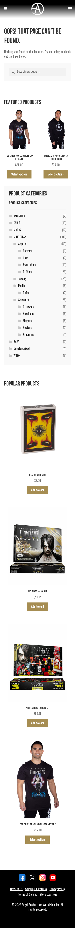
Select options (19, 174)
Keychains (28, 313)
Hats (25, 258)
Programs (28, 334)
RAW (16, 341)
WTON (16, 355)
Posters (27, 327)
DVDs (26, 292)
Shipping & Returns (36, 889)
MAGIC (17, 230)
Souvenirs (23, 300)
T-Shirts (28, 272)
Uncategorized (21, 348)
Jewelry (22, 279)
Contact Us (16, 889)
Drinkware (28, 306)
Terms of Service (27, 894)
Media (21, 285)
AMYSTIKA (19, 216)
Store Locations (48, 894)
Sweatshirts (30, 264)
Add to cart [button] (37, 490)
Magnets (28, 320)
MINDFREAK (19, 237)
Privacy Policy (57, 889)
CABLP (16, 223)
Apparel (22, 244)
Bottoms (28, 251)
